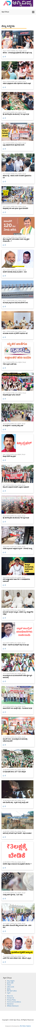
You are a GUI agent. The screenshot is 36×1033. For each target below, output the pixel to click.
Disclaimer (10, 1004)
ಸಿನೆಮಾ (9, 985)
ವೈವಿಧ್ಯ (8, 989)
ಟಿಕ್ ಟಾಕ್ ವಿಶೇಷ (12, 991)
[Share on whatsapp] (3, 57)
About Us (10, 996)
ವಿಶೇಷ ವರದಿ (10, 987)
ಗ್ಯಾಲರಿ (8, 993)
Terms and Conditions (14, 1002)
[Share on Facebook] (5, 57)
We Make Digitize (18, 1026)
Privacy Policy (11, 1000)
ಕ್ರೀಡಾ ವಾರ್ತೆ (10, 983)
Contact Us (10, 998)
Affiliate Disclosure (13, 1006)
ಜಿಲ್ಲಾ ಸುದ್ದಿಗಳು (11, 981)
